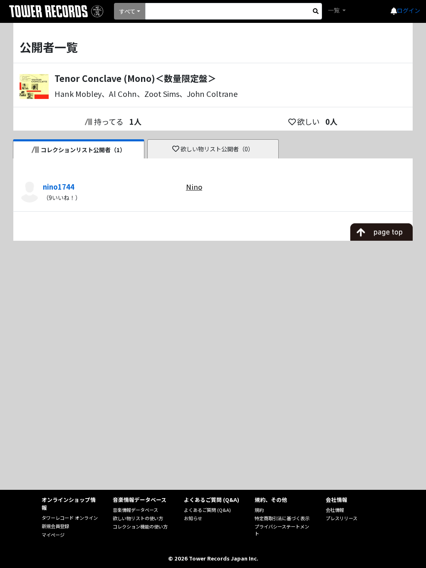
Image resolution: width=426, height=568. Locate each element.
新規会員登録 (55, 526)
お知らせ (193, 518)
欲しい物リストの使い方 (138, 518)
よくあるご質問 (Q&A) (207, 509)
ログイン (408, 10)
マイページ (53, 534)
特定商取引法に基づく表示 (282, 518)
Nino (194, 187)
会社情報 (335, 509)
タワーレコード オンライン (70, 517)
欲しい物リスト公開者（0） (217, 149)
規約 (259, 509)
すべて (127, 11)
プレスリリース (341, 518)
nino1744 (58, 187)
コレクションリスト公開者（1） (83, 150)
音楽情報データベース (135, 509)
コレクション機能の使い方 (140, 526)
